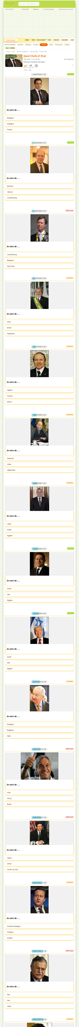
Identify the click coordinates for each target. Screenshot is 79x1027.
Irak (8, 594)
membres (35, 9)
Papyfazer (70, 59)
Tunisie (10, 396)
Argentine (11, 334)
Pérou (9, 798)
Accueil (8, 51)
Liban (9, 464)
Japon (9, 858)
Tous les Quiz (10, 40)
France (10, 130)
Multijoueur (41, 40)
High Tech (28, 44)
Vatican (10, 192)
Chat (72, 40)
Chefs (25, 70)
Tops (49, 40)
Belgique (10, 118)
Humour (36, 44)
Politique (43, 44)
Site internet (58, 44)
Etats (30, 70)
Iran (8, 1000)
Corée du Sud (12, 870)
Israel (9, 530)
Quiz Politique (34, 51)
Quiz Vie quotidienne (22, 51)
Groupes (65, 40)
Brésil (9, 328)
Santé (51, 44)
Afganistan (11, 470)
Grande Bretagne (14, 926)
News (27, 40)
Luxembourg (12, 198)
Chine (9, 864)
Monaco (10, 186)
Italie (9, 736)
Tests (33, 40)
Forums (56, 40)
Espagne (10, 124)
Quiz (13, 51)
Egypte (10, 536)
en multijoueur (48, 9)
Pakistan (10, 458)
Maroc (9, 402)
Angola (10, 938)
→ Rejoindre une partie (65, 9)
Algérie (10, 390)
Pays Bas (10, 266)
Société (67, 44)
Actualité (20, 44)
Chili (9, 322)
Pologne (10, 932)
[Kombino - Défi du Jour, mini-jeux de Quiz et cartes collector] (9, 48)
